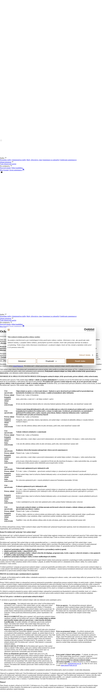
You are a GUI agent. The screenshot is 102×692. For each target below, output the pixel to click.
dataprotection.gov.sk (74, 663)
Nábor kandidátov (17, 168)
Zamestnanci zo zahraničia (51, 160)
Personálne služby (5, 160)
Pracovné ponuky (5, 168)
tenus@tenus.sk (18, 366)
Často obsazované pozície (8, 164)
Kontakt (6, 170)
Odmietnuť (22, 361)
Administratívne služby (19, 160)
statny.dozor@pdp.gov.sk (69, 665)
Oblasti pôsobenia (5, 162)
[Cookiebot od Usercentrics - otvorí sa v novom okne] (85, 329)
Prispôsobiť (50, 361)
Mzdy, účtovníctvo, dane (34, 160)
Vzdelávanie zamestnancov (68, 160)
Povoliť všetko (80, 361)
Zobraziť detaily (84, 355)
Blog (1, 170)
